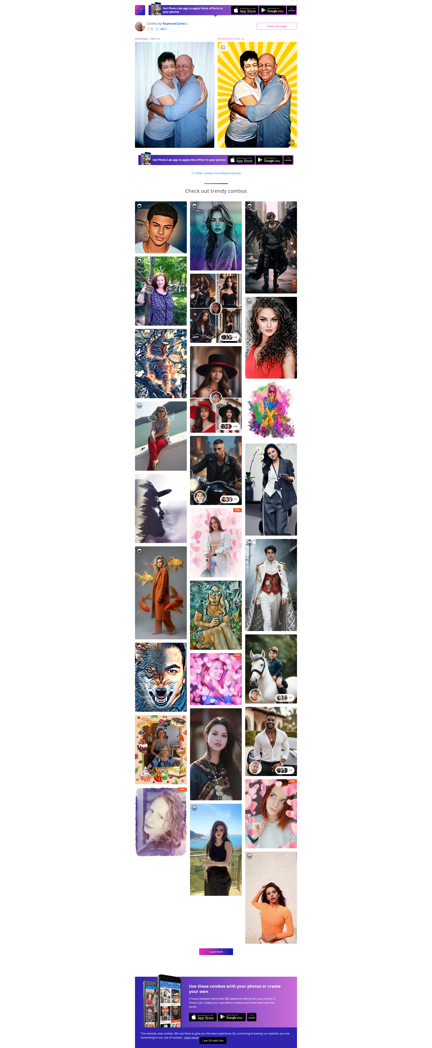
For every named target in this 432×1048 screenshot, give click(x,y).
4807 (163, 29)
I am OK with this (213, 1040)
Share (277, 26)
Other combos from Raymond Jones (218, 173)
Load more (216, 952)
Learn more (191, 1037)
